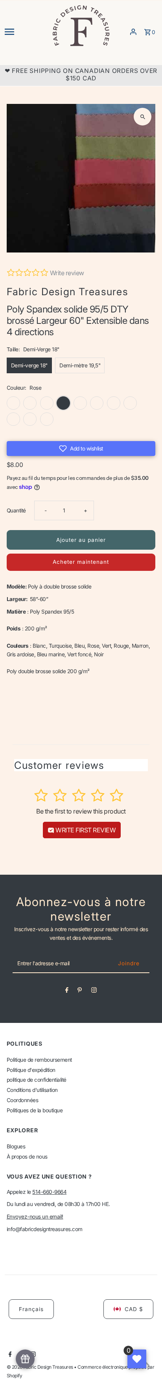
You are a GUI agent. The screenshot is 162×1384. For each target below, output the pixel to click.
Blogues (16, 1146)
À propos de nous (27, 1156)
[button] (81, 448)
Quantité (16, 510)
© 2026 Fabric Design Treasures (40, 1367)
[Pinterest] (79, 991)
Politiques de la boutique (35, 1110)
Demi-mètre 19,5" (79, 365)
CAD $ (134, 1309)
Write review (67, 273)
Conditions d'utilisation (32, 1090)
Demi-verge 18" (29, 365)
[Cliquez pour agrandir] (142, 116)
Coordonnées (23, 1100)
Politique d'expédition (31, 1070)
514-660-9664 (49, 1192)
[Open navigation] (25, 32)
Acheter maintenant (81, 562)
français (31, 1309)
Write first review (85, 830)
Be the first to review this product (81, 811)
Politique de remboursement (39, 1060)
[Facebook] (66, 991)
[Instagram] (94, 991)
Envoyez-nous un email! (35, 1216)
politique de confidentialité (36, 1080)
